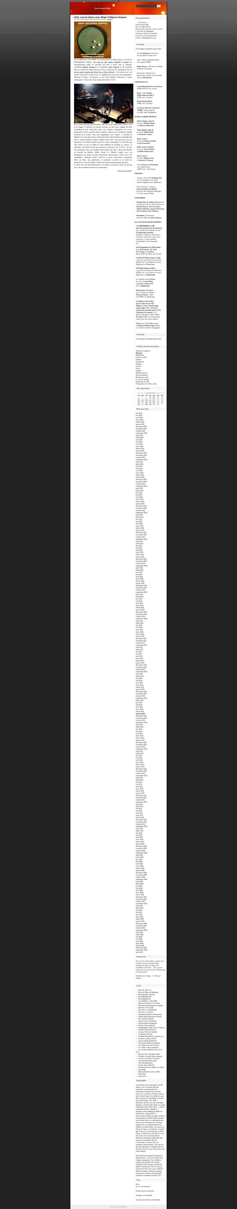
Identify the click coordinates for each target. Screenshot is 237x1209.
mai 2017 (139, 654)
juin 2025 (139, 440)
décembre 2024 (141, 453)
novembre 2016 (141, 667)
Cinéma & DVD (141, 357)
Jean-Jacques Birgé (102, 8)
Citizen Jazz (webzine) (146, 1065)
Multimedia (140, 355)
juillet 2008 (139, 884)
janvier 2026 (140, 424)
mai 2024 (139, 468)
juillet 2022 (139, 517)
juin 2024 (139, 466)
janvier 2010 (140, 844)
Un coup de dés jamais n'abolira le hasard (111, 62)
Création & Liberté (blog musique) (150, 1056)
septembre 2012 (141, 776)
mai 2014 (139, 731)
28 (146, 404)
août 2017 (139, 647)
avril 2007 (139, 915)
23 (154, 402)
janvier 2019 (140, 610)
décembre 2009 (141, 846)
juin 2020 (139, 572)
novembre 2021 (141, 535)
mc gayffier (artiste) (145, 1034)
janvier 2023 (140, 504)
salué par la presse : (146, 232)
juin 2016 (139, 678)
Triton (81, 127)
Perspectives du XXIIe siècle (149, 247)
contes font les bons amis (146, 310)
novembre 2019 (141, 588)
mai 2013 (139, 758)
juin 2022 (139, 519)
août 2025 (139, 435)
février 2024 (140, 475)
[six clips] (136, 211)
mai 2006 (139, 939)
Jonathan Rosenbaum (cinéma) (149, 1036)
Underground (157, 178)
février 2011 (140, 817)
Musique (109, 19)
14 (146, 401)
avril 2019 (139, 603)
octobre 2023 (140, 484)
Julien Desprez (113, 67)
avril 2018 (139, 630)
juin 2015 (139, 703)
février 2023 (140, 502)
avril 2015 (139, 707)
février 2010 (140, 842)
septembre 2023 (141, 486)
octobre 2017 (140, 643)
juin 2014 (139, 729)
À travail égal (153, 306)
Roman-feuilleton (142, 375)
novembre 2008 (141, 875)
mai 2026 (139, 415)
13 (142, 401)
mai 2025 (139, 442)
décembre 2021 (141, 532)
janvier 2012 (140, 793)
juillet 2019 (139, 597)
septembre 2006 (141, 930)
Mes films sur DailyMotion (147, 1010)
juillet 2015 (139, 700)
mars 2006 (139, 943)
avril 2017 (139, 656)
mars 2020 (139, 579)
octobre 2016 (140, 669)
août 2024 (139, 462)
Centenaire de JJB (142, 382)
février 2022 (140, 528)
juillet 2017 (139, 650)
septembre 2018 (141, 619)
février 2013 (140, 764)
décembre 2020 (141, 559)
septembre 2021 (141, 539)
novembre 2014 (141, 718)
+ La (154, 312)
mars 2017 (139, 658)
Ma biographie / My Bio (146, 994)
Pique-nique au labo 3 (147, 268)
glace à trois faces (142, 315)
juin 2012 (139, 782)
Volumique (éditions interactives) (149, 1014)
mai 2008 (139, 888)
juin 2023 (139, 493)
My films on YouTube (145, 1008)
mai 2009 (139, 862)
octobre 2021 (140, 537)
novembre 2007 (141, 899)
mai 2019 (139, 601)
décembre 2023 (141, 479)
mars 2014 (139, 736)
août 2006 (139, 932)
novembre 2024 (141, 455)
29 (150, 404)
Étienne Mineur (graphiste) (147, 1023)
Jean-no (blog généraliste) (147, 1041)
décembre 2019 (141, 585)
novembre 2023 (141, 482)
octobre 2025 (140, 431)
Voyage (138, 371)
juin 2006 (139, 937)
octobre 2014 (140, 720)
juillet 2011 (139, 806)
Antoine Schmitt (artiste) (147, 1030)
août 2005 (139, 952)
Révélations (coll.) (142, 377)
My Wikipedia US (144, 999)
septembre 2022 (141, 513)
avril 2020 (139, 577)
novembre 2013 (141, 745)
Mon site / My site (144, 990)
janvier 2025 (140, 451)
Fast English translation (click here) (148, 49)
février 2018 (140, 634)
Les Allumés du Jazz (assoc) (148, 1045)
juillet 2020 (139, 570)
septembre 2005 (141, 950)
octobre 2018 (140, 616)
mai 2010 (139, 835)
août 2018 (139, 621)
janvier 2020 (140, 583)
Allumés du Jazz (142, 373)
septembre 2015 (141, 698)
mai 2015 (139, 705)
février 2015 (140, 711)
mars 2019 (139, 605)
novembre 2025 (141, 429)
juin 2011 (139, 809)
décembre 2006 (141, 923)
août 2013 (139, 751)
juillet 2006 (139, 934)
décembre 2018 (141, 612)
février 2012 (140, 791)
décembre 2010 (141, 820)
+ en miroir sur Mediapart (144, 31)
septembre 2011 (141, 802)
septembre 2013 (141, 749)
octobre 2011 (140, 800)
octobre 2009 (140, 851)
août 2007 (139, 906)
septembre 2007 (141, 904)
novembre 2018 (141, 614)
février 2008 (140, 895)
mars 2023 (139, 499)
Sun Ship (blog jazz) (145, 1063)
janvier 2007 (140, 921)
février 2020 (140, 581)
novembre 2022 (141, 508)
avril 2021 (139, 550)
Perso (138, 368)
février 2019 (140, 608)
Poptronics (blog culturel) (147, 1039)
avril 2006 (139, 941)
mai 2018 (139, 627)
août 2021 (139, 541)
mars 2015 (139, 709)
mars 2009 (139, 866)
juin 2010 (139, 833)
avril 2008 (139, 890)
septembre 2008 (141, 879)
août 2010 (139, 829)
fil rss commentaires (143, 1186)
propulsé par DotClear (118, 1207)
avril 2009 (139, 864)
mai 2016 (139, 680)
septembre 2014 (141, 722)
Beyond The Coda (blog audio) (149, 1054)
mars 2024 (139, 473)
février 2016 (140, 687)
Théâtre (138, 360)
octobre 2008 (140, 877)
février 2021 (140, 555)
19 (138, 402)
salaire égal (140, 308)
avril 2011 (139, 813)
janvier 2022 (140, 530)
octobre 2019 (140, 590)
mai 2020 (139, 574)
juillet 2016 (139, 676)
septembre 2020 (141, 566)
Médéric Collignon (89, 67)
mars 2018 (139, 632)
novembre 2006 (141, 926)
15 (150, 401)
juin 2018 (139, 625)
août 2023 (139, 488)
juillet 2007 (139, 908)
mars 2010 (139, 839)
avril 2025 (139, 444)
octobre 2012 (140, 773)
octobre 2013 (140, 747)
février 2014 (140, 738)
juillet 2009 (139, 857)
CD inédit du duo (147, 323)
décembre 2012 (141, 769)
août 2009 (139, 855)
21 (146, 402)
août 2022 (139, 515)
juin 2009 (139, 859)
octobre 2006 (140, 928)
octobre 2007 (140, 901)
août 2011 (139, 804)
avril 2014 (139, 733)
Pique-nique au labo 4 (145, 95)
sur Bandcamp (149, 297)
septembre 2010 (141, 826)
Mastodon (156, 1200)
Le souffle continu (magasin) (148, 1047)
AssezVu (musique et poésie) (148, 1058)
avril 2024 (139, 471)
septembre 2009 (141, 853)
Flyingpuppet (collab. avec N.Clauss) (151, 1028)
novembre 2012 (141, 771)
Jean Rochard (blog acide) (147, 1061)
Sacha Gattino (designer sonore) (149, 1016)
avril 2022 (139, 524)
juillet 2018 (139, 623)
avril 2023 (139, 497)
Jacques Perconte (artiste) (147, 1032)
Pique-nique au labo (153, 258)
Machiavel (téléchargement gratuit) (150, 1005)
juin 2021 (139, 546)
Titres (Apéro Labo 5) (145, 130)
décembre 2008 (141, 873)
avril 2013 (139, 760)
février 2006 (140, 946)
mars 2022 (139, 526)
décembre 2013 (141, 742)
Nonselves (140, 215)
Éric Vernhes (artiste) (145, 1019)
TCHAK (139, 110)
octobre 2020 (140, 563)
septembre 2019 (141, 592)
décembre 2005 (141, 948)
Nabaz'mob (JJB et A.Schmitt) (149, 1003)
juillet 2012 (139, 780)
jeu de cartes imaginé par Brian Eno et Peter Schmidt (94, 72)
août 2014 (139, 725)
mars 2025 (139, 446)
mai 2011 (139, 811)
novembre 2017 (141, 641)
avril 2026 (139, 418)
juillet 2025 (139, 437)
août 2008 (139, 881)
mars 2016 (139, 685)
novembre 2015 (141, 694)
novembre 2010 (141, 822)
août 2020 (139, 568)
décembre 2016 (141, 665)
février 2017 (140, 661)
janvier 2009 (140, 870)
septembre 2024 (141, 460)
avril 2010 (139, 837)
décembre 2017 (141, 638)
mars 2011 (139, 815)
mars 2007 (139, 917)
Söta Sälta (142, 1074)
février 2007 (140, 919)
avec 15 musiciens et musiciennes (149, 228)
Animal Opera (147, 101)
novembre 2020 (141, 561)
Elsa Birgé (142, 1069)
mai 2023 (139, 495)
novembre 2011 (141, 798)
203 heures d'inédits (155, 66)
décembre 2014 (141, 716)
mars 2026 (139, 420)
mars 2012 (139, 789)
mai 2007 (139, 912)
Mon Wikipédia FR (144, 997)
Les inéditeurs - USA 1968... (148, 1001)
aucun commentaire (125, 171)
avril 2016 (139, 683)
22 (150, 402)
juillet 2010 (139, 831)
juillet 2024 (139, 464)
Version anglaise (143, 182)
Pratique (139, 364)
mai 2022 (139, 521)
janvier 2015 (140, 714)
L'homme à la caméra (144, 312)
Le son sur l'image (142, 379)
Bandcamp (151, 264)
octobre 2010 (140, 824)
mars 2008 (139, 892)
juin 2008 (139, 886)
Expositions (140, 362)
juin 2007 (139, 910)
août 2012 (139, 778)
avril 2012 (139, 786)
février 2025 (140, 449)
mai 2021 (139, 548)
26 (138, 404)
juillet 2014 (139, 727)
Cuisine (138, 366)
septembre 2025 (141, 433)
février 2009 (140, 868)
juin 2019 (139, 599)
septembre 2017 (141, 645)
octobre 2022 (140, 510)
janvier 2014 (140, 740)
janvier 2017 (140, 663)
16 (154, 401)
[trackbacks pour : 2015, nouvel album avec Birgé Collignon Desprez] (131, 171)
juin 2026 (139, 413)
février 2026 (140, 422)
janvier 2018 (140, 636)
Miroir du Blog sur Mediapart (148, 992)
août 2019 (139, 594)
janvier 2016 (140, 689)
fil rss (138, 1184)
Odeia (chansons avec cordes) (149, 1072)
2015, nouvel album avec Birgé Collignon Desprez (100, 17)
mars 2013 (139, 762)
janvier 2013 (140, 767)
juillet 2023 (139, 491)
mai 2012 (139, 784)
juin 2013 (139, 756)
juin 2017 (139, 652)
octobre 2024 (140, 457)
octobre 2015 (140, 696)
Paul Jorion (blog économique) (149, 1043)
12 (138, 401)
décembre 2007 (141, 897)
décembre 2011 (141, 795)
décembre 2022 (141, 506)
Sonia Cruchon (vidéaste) (147, 1021)
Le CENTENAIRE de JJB (145, 226)
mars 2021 (139, 552)
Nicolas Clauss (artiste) (146, 1025)
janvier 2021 (140, 557)
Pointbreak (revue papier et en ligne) (151, 1067)
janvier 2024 (140, 477)
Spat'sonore (142, 1076)
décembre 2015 (141, 692)
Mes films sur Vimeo (145, 1012)
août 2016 (139, 674)
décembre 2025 (141, 426)
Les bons (154, 308)
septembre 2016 (141, 672)
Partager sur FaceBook (144, 1195)
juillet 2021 (139, 544)
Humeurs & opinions (143, 351)
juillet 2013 (139, 753)
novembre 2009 (141, 848)
